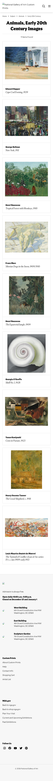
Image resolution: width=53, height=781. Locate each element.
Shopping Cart (8, 675)
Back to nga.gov (9, 705)
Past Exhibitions (9, 722)
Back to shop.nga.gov (11, 709)
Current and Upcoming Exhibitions (17, 717)
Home (4, 16)
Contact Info (7, 670)
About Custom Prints (11, 662)
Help (4, 666)
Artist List (6, 679)
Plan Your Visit (8, 713)
